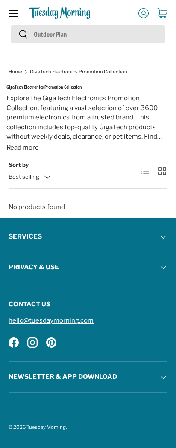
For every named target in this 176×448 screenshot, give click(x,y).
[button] (162, 13)
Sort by (19, 164)
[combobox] (88, 34)
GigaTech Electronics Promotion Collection (78, 72)
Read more (22, 147)
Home (15, 72)
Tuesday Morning (46, 427)
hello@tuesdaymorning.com (51, 320)
